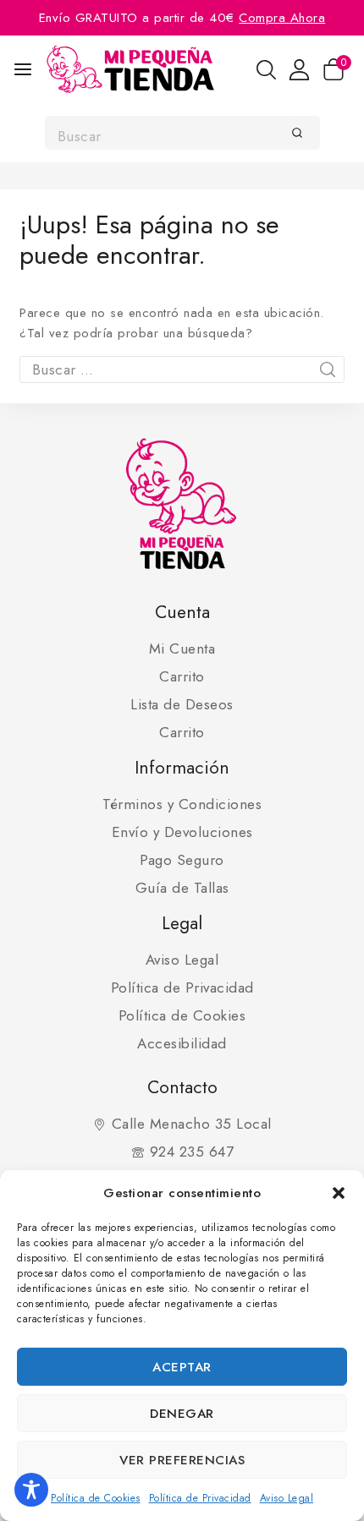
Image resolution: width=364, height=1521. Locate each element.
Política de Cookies (96, 1498)
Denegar (182, 1413)
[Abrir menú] (23, 69)
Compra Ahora (282, 17)
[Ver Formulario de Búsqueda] (266, 69)
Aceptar (182, 1367)
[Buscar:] (182, 370)
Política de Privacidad (200, 1498)
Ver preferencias (182, 1460)
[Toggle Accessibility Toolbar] (31, 1489)
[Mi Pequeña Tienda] (130, 69)
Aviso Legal (287, 1498)
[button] (338, 1193)
